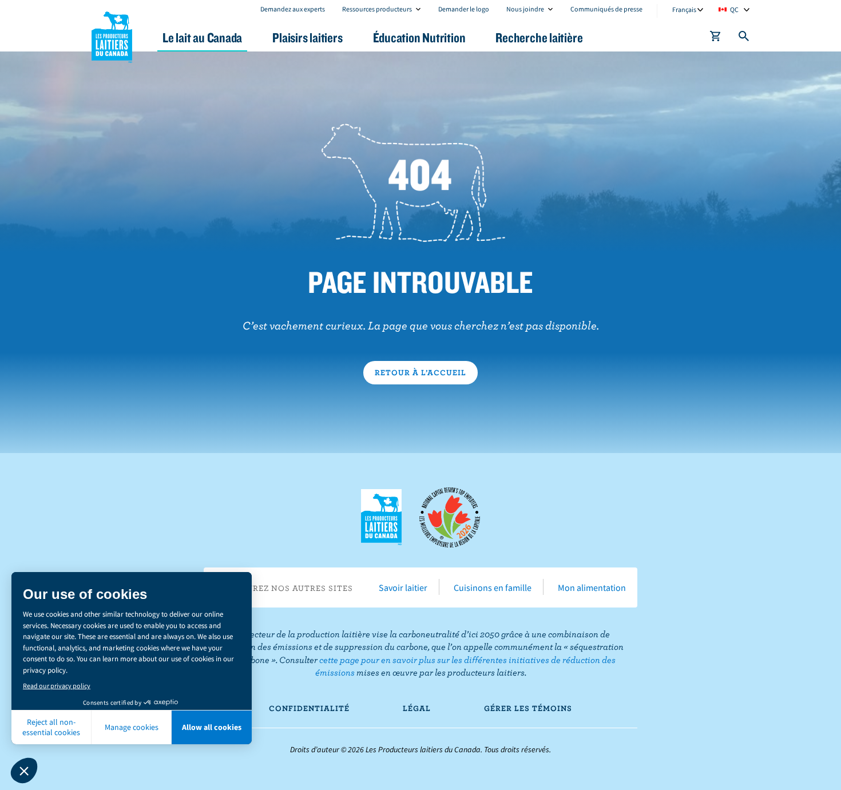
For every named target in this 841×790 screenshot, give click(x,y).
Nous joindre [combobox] (525, 9)
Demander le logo (463, 9)
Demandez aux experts (292, 9)
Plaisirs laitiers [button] (307, 37)
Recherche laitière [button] (538, 37)
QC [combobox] (734, 9)
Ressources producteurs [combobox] (377, 9)
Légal (417, 708)
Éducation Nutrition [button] (419, 37)
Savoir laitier (403, 587)
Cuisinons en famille (492, 587)
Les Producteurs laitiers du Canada (112, 35)
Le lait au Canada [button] (202, 37)
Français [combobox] (684, 9)
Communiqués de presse (606, 9)
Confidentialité (309, 708)
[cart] (715, 38)
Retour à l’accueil (420, 372)
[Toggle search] (744, 38)
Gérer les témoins (528, 708)
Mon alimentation (592, 587)
